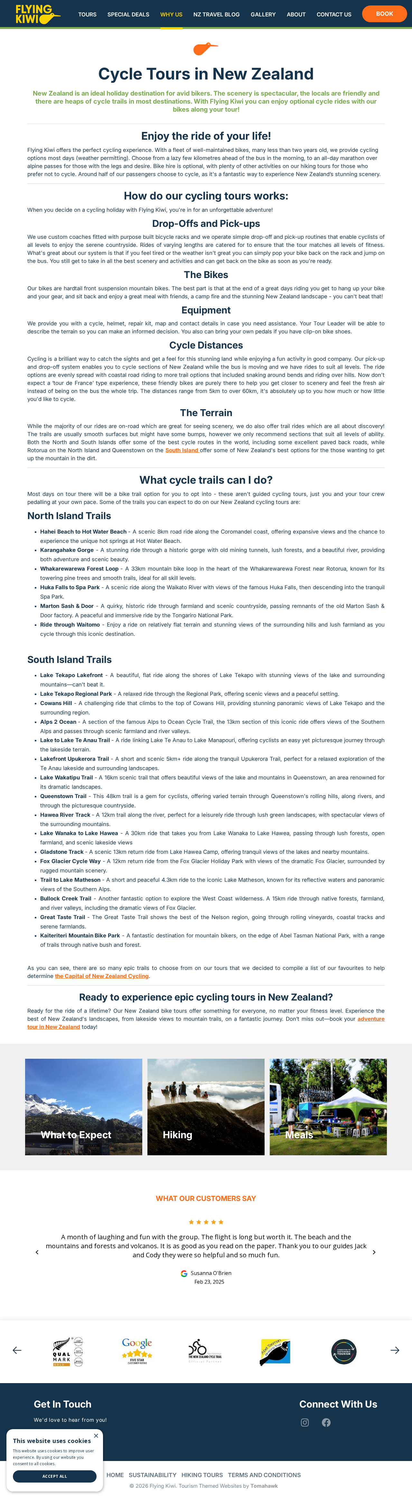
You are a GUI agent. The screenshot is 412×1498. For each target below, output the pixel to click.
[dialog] (54, 1460)
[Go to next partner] (395, 1352)
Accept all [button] (54, 1476)
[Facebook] (326, 1423)
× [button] (95, 1436)
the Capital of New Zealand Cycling (102, 976)
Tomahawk (264, 1486)
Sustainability (153, 1475)
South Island (182, 450)
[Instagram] (304, 1423)
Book (384, 13)
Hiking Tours (202, 1475)
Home (115, 1475)
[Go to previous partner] (17, 1352)
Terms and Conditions (264, 1475)
